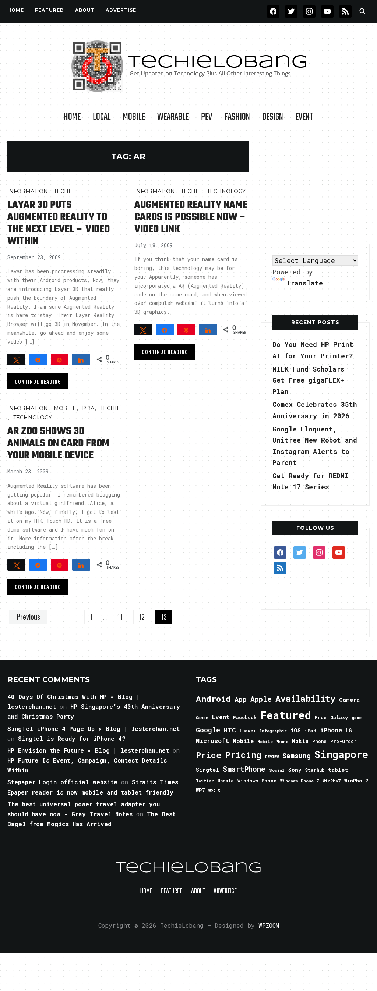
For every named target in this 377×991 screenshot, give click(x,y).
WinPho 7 (356, 780)
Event (304, 117)
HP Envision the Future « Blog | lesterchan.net (88, 750)
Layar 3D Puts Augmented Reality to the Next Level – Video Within (58, 223)
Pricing (243, 754)
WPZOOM (268, 925)
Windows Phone (256, 780)
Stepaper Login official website (62, 782)
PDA (88, 408)
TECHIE (64, 191)
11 (120, 617)
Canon (202, 717)
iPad (310, 730)
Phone (319, 741)
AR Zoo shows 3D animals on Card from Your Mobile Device (58, 443)
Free (321, 717)
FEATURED (49, 10)
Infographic (273, 731)
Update (226, 781)
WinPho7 (332, 781)
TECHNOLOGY (226, 191)
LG (349, 730)
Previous (28, 616)
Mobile (134, 117)
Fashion (237, 117)
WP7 (200, 790)
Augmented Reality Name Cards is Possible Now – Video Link (190, 217)
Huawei (248, 731)
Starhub (314, 770)
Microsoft (212, 741)
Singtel (207, 769)
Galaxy (339, 717)
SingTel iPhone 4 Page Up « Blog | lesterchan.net (93, 728)
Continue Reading (38, 381)
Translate (304, 282)
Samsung (296, 755)
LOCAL (102, 117)
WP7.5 (214, 790)
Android (213, 698)
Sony (294, 769)
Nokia (300, 741)
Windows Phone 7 (299, 781)
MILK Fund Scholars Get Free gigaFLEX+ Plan (308, 380)
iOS (295, 730)
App (241, 699)
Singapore (341, 754)
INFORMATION (27, 191)
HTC (230, 730)
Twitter (205, 781)
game (357, 717)
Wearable (173, 117)
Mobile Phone (272, 741)
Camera (349, 699)
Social (277, 770)
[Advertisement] (316, 187)
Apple (261, 699)
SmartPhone (244, 769)
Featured (285, 715)
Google (208, 729)
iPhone (331, 730)
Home (15, 10)
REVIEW (272, 756)
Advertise (121, 10)
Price (208, 754)
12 (142, 617)
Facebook (245, 717)
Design (272, 117)
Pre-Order (343, 741)
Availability (305, 698)
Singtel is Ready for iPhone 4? (72, 738)
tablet (338, 769)
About (85, 10)
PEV (206, 117)
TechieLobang (189, 868)
